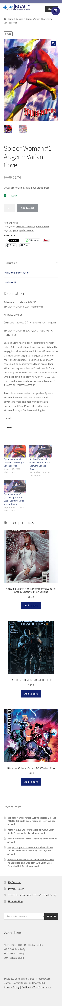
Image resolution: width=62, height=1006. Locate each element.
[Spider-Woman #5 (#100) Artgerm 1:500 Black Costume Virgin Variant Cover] (15, 486)
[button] (53, 43)
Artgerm (20, 226)
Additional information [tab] (17, 272)
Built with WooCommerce (36, 987)
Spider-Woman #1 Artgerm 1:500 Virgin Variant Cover (14, 462)
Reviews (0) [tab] (10, 282)
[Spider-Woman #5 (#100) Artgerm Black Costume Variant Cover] (40, 451)
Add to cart (27, 207)
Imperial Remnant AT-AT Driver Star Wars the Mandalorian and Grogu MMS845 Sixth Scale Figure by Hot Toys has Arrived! (30, 863)
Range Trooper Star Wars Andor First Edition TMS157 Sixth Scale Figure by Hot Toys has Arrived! (30, 850)
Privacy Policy (16, 888)
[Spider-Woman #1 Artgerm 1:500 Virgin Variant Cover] (15, 451)
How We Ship (15, 901)
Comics (19, 18)
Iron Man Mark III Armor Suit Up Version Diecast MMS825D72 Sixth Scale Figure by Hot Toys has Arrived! (31, 821)
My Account (14, 882)
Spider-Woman (41, 226)
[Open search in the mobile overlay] (31, 916)
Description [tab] (10, 262)
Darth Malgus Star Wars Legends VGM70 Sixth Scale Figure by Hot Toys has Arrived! (30, 831)
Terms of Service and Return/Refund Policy (32, 895)
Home (10, 18)
